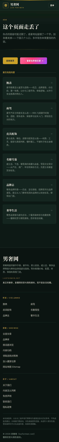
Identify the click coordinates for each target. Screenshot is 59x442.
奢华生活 (35, 315)
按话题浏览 (8, 345)
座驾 (33, 304)
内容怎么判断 (9, 390)
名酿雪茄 (35, 309)
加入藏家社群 (9, 361)
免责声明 (7, 396)
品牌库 (6, 339)
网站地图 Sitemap (11, 366)
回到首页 (10, 61)
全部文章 (7, 334)
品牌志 (6, 315)
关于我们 (7, 385)
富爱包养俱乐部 (33, 61)
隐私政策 (7, 407)
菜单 (52, 5)
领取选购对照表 (10, 355)
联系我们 (7, 401)
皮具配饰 (7, 309)
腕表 (5, 304)
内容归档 (7, 350)
